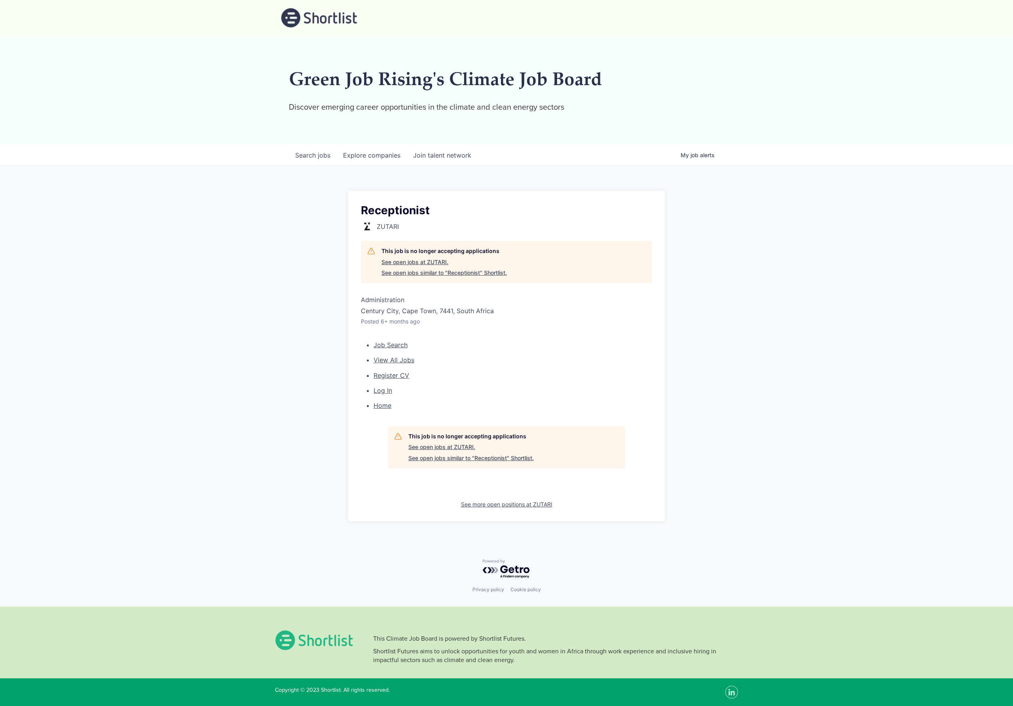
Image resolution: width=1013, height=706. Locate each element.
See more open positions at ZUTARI (506, 504)
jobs (312, 155)
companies (371, 155)
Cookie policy (525, 589)
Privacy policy (488, 589)
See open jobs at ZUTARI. (414, 262)
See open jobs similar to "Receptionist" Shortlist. (444, 272)
